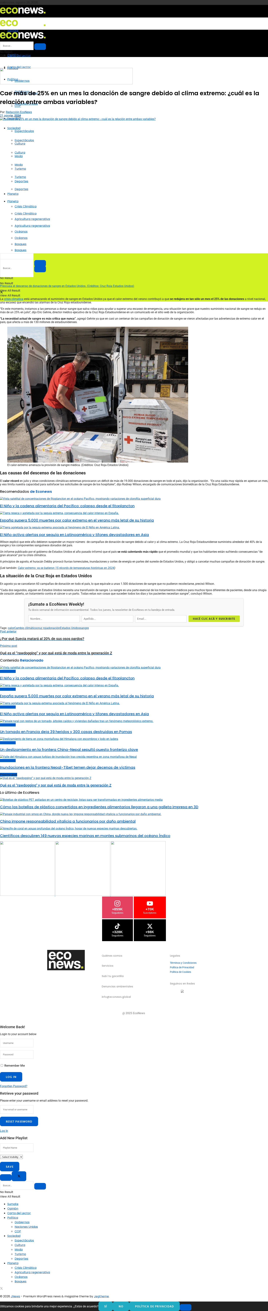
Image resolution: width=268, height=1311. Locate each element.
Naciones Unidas (26, 1227)
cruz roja (42, 628)
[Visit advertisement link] (66, 83)
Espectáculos (24, 131)
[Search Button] (40, 269)
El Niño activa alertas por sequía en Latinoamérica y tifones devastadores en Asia (74, 534)
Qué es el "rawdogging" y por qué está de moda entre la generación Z (55, 785)
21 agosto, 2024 (10, 115)
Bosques (20, 250)
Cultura (20, 152)
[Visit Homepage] (23, 15)
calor (11, 628)
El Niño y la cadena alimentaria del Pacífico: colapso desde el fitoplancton (67, 505)
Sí (105, 1306)
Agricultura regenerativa (32, 226)
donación (54, 628)
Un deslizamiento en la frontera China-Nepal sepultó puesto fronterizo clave (69, 749)
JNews (15, 1296)
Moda (19, 165)
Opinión (12, 1208)
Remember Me (14, 1065)
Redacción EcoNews (19, 112)
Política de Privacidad (182, 967)
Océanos (21, 238)
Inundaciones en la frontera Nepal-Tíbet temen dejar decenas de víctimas (67, 767)
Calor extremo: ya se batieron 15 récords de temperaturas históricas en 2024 (66, 568)
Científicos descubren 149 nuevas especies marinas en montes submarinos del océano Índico (85, 835)
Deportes (21, 189)
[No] (185, 1307)
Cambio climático (25, 628)
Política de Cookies (180, 971)
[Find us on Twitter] (1, 1289)
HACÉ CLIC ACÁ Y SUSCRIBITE (214, 619)
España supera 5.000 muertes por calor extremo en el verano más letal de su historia (77, 520)
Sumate (12, 1204)
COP (18, 1231)
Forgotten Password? (13, 1086)
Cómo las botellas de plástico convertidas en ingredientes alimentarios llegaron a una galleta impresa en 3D (99, 806)
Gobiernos (22, 1222)
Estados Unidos (70, 628)
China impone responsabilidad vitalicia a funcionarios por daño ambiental (68, 821)
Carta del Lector (19, 56)
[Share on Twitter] (1, 292)
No (121, 1306)
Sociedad (13, 128)
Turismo (20, 177)
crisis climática (13, 299)
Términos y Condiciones (183, 962)
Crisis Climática (25, 206)
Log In (4, 1131)
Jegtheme (101, 1296)
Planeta (12, 194)
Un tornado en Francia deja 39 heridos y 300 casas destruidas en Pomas (66, 731)
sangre (84, 628)
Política (12, 1218)
